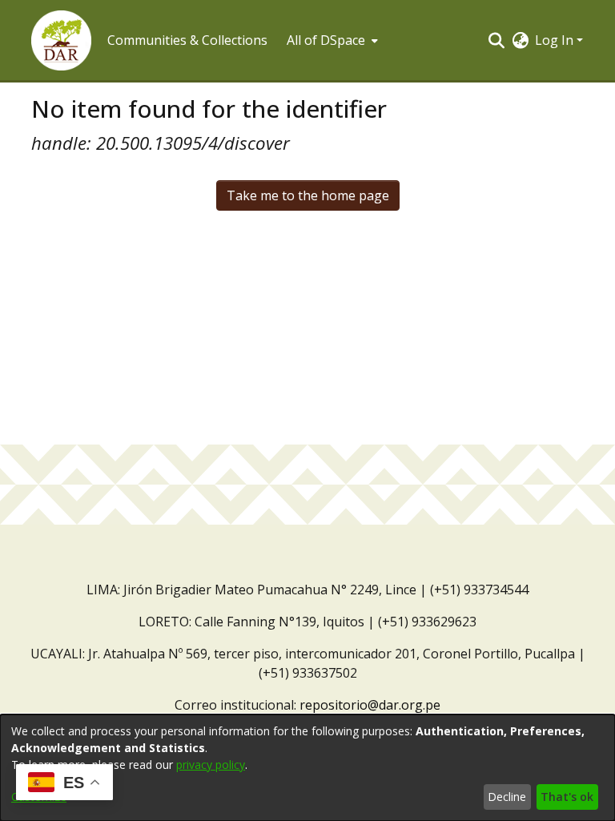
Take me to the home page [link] (308, 195)
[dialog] (307, 767)
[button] (61, 40)
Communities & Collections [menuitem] (187, 40)
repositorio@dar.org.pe (369, 705)
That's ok (567, 796)
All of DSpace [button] (326, 40)
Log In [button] (556, 40)
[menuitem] (330, 40)
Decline (507, 796)
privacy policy (210, 764)
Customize (38, 796)
